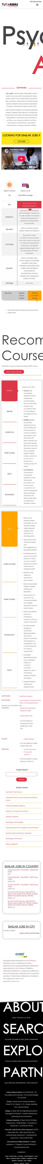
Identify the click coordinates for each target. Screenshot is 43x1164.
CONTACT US (22, 1017)
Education (8, 293)
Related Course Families (21, 295)
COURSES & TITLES (18, 1039)
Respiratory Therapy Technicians (17, 811)
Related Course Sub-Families (35, 295)
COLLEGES (8, 1039)
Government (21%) (26, 716)
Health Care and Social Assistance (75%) (27, 709)
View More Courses (14, 372)
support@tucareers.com (11, 981)
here (21, 728)
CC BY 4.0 (17, 968)
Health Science (29, 739)
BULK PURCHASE (10, 1083)
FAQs (28, 1017)
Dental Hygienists (12, 844)
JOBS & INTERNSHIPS (31, 1039)
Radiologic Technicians (14, 839)
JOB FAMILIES (22, 1061)
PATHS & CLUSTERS (11, 1061)
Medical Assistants (12, 817)
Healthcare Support (26, 696)
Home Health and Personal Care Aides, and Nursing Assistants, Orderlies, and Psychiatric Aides (21, 703)
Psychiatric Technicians (14, 792)
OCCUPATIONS (32, 1061)
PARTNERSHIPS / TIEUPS (23, 1083)
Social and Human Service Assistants (18, 833)
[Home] (10, 5)
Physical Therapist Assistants (15, 806)
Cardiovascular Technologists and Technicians (22, 828)
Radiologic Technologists (14, 822)
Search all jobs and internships (29, 933)
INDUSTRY (35, 1083)
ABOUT (14, 1017)
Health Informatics (30, 749)
